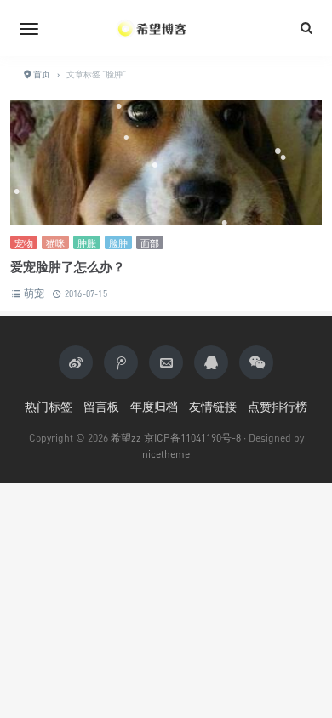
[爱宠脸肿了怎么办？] (166, 162)
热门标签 (48, 406)
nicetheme (166, 453)
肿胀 (86, 242)
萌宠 (34, 293)
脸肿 (118, 242)
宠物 (23, 242)
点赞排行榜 (277, 406)
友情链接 (213, 406)
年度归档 (154, 406)
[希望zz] (166, 28)
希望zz (126, 437)
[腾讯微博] (121, 362)
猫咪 (55, 242)
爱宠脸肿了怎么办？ (67, 266)
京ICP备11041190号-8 (192, 437)
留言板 (101, 406)
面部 (149, 242)
